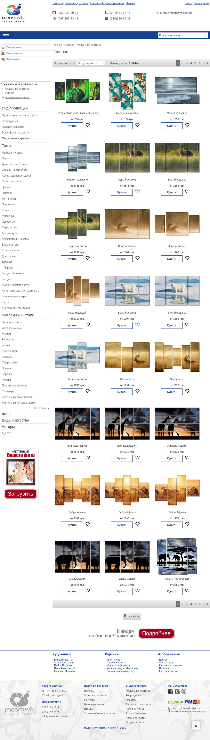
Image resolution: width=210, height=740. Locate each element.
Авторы (8, 427)
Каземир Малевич (64, 671)
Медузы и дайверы (127, 113)
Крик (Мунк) (113, 659)
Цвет (6, 433)
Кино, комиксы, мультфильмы (20, 290)
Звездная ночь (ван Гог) (120, 671)
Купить (71, 125)
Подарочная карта (13, 126)
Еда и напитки (10, 250)
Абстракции (166, 662)
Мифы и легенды (12, 152)
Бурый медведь (127, 179)
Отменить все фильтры (17, 97)
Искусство (8, 221)
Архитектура (9, 233)
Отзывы (130, 3)
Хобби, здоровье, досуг (16, 175)
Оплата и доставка (76, 3)
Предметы (8, 204)
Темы (6, 146)
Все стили (40, 408)
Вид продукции (15, 108)
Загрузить (20, 494)
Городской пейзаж (13, 273)
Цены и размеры (113, 3)
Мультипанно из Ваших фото (20, 115)
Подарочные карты (137, 722)
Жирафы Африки (77, 445)
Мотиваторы (9, 198)
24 (134, 63)
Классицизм (9, 351)
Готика (6, 345)
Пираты (8, 267)
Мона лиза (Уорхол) (118, 665)
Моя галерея (14, 53)
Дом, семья (9, 256)
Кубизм (6, 333)
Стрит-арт (8, 391)
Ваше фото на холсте (15, 132)
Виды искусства (15, 420)
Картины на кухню (169, 671)
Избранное (12, 59)
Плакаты (131, 700)
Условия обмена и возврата (100, 713)
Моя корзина (14, 47)
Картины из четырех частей (19, 402)
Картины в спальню (170, 665)
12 (130, 63)
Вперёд (130, 615)
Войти (188, 3)
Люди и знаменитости (15, 284)
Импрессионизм (12, 328)
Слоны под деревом (177, 578)
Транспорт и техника (14, 164)
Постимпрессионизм (14, 385)
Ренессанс (8, 339)
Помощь (57, 3)
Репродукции (10, 121)
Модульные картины (17, 88)
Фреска (6, 379)
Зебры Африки (77, 512)
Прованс (7, 368)
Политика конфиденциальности (186, 711)
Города (6, 279)
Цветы (6, 187)
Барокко (7, 374)
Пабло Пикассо (63, 665)
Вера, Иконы (9, 227)
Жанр (6, 414)
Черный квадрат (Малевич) (122, 668)
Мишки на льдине (177, 113)
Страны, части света (14, 169)
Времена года (10, 244)
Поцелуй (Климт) (116, 662)
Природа (7, 192)
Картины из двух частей (17, 397)
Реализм (7, 356)
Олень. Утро (127, 379)
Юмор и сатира (11, 181)
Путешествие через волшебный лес (77, 113)
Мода (5, 158)
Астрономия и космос (15, 238)
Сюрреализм (10, 362)
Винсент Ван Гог (63, 659)
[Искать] (205, 35)
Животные (8, 215)
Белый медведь (127, 312)
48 (138, 63)
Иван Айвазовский (64, 668)
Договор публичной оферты (184, 708)
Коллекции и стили (18, 315)
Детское (9, 93)
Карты (5, 302)
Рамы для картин (136, 718)
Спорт (5, 210)
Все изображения (136, 713)
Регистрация (201, 3)
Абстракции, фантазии (16, 307)
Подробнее (156, 633)
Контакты (96, 3)
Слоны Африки (77, 578)
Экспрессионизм (12, 322)
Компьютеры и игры (14, 296)
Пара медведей (127, 246)
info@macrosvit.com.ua (55, 716)
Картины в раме (135, 709)
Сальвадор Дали (64, 662)
